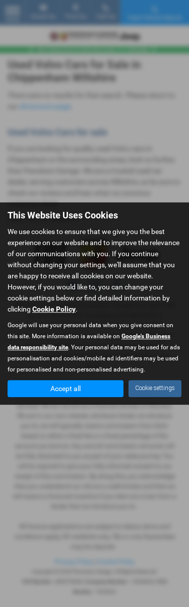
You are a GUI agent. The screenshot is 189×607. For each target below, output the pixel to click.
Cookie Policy (54, 309)
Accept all (65, 389)
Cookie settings (155, 388)
